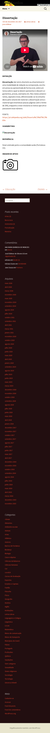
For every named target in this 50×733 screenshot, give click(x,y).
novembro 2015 (10, 503)
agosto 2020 (9, 344)
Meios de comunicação (13, 633)
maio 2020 (8, 355)
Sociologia (8, 675)
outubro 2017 (9, 435)
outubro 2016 (9, 469)
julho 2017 (8, 446)
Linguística (8, 622)
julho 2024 (8, 314)
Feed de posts (10, 706)
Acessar (8, 702)
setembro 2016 (10, 473)
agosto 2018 (9, 405)
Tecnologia (9, 679)
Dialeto (43, 189)
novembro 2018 (10, 393)
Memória (8, 231)
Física (7, 595)
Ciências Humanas (11, 565)
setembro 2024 (10, 306)
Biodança (8, 550)
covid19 (8, 572)
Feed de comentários (13, 710)
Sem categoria (10, 664)
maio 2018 (8, 416)
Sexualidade (9, 667)
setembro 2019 (10, 367)
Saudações (9, 660)
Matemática (9, 629)
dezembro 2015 (10, 500)
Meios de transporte (12, 637)
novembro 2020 (10, 336)
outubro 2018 (9, 397)
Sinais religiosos (11, 671)
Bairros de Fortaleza (12, 546)
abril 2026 (8, 287)
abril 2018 (8, 420)
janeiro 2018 (9, 424)
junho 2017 (8, 450)
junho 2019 (8, 378)
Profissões (9, 652)
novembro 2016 (10, 465)
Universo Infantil (11, 683)
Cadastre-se (9, 698)
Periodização (9, 228)
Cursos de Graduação (12, 576)
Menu (4, 8)
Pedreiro (19, 267)
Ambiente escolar (11, 527)
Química (8, 656)
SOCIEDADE (22, 264)
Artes (7, 534)
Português (8, 648)
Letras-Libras (30, 22)
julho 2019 (8, 374)
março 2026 (9, 291)
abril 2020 (8, 359)
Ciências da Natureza (12, 561)
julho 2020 (8, 348)
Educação (8, 189)
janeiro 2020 (9, 363)
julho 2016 (8, 481)
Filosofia (8, 591)
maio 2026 (8, 283)
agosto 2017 (9, 443)
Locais (7, 626)
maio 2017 (8, 454)
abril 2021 (8, 325)
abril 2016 (8, 492)
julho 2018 (8, 408)
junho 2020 (8, 352)
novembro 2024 (10, 302)
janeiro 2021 (9, 333)
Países (7, 645)
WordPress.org (10, 713)
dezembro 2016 (10, 462)
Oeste (10, 250)
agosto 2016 (9, 477)
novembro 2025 (10, 295)
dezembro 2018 (10, 389)
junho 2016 (8, 484)
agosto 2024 (9, 310)
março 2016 (9, 496)
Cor (6, 569)
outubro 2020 (9, 340)
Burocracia (9, 220)
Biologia (8, 553)
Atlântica (8, 538)
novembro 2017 (10, 431)
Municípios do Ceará (12, 641)
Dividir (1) (16, 260)
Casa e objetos (10, 557)
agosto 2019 (9, 371)
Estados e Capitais (11, 584)
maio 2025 (8, 298)
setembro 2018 (10, 401)
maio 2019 (8, 382)
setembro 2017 (10, 439)
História (7, 603)
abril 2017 (8, 458)
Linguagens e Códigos (13, 618)
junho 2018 (8, 412)
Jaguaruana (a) (10, 256)
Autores (8, 542)
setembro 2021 (10, 321)
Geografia (8, 599)
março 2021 (9, 329)
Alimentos (8, 523)
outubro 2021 (9, 317)
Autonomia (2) (10, 224)
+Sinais (7, 519)
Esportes (8, 580)
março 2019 (9, 386)
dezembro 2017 (10, 427)
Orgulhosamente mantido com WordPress (25, 728)
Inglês (7, 607)
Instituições (9, 610)
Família (7, 588)
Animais (7, 531)
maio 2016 (8, 488)
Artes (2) (8, 216)
